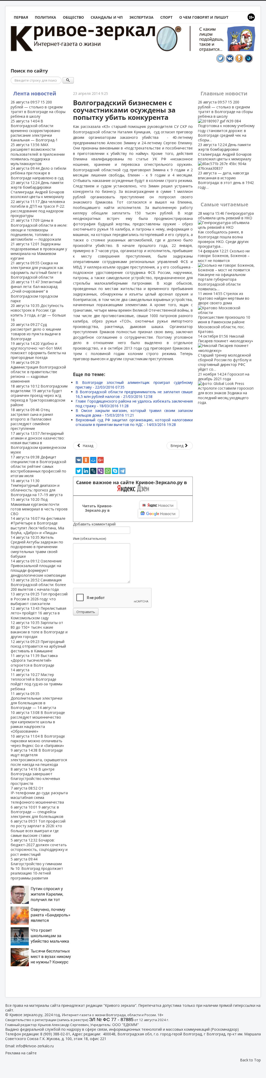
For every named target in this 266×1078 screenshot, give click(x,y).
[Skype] (115, 471)
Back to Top (250, 1059)
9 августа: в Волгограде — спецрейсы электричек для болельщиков (37, 812)
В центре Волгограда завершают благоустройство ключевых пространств (35, 776)
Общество (73, 17)
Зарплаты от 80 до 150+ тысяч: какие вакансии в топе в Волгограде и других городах (39, 629)
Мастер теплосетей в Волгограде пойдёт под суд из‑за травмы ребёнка (36, 681)
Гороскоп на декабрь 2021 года (226, 388)
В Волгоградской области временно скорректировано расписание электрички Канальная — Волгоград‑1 (35, 130)
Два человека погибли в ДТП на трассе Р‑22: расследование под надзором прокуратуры (38, 208)
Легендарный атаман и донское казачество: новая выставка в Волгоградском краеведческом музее (38, 443)
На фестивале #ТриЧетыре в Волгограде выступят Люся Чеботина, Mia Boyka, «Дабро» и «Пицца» (38, 525)
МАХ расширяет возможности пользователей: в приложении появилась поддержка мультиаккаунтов (38, 154)
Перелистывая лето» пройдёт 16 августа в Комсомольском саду (38, 613)
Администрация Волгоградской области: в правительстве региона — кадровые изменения (38, 372)
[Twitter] (79, 471)
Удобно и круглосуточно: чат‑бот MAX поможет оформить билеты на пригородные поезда (38, 350)
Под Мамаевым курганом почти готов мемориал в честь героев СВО (39, 506)
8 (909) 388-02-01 (55, 1033)
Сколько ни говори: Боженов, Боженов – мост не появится (224, 269)
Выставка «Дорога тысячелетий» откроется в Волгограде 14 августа (34, 662)
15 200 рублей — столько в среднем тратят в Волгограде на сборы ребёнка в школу (38, 109)
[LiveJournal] (93, 471)
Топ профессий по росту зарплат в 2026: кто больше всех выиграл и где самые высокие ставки (38, 828)
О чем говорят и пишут (203, 17)
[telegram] (122, 471)
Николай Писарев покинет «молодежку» (225, 353)
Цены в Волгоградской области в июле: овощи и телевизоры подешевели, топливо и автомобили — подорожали (39, 230)
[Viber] (100, 471)
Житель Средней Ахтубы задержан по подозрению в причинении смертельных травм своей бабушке (37, 547)
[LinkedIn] (86, 471)
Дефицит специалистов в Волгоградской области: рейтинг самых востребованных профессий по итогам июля (38, 466)
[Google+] (100, 460)
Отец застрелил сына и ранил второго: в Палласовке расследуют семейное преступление (32, 419)
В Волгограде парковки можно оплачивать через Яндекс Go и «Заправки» (38, 741)
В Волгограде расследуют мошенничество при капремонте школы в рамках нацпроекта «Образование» (38, 722)
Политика (45, 17)
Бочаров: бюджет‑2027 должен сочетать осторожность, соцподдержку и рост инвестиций (39, 847)
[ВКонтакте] (79, 460)
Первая (21, 17)
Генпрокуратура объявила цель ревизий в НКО (226, 230)
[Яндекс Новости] (158, 505)
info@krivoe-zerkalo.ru (35, 1045)
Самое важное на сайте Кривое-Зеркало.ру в (133, 482)
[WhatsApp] (108, 471)
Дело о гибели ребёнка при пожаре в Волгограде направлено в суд (38, 173)
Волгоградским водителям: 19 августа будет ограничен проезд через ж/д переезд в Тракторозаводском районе (39, 395)
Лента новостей (34, 93)
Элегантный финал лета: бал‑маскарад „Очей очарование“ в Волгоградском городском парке (36, 291)
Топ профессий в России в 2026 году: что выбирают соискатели (39, 598)
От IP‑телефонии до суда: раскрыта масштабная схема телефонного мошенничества (39, 795)
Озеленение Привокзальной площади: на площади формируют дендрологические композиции (38, 568)
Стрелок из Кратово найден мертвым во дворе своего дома (224, 312)
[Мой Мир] (93, 460)
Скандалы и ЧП (107, 17)
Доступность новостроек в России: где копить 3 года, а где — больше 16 (38, 312)
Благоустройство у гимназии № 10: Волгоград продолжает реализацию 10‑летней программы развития (37, 868)
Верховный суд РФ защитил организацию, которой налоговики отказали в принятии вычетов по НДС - (134, 422)
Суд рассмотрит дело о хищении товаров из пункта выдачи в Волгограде (36, 331)
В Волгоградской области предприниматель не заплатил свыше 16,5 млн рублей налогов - (134, 394)
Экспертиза (141, 17)
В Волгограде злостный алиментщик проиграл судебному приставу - (134, 385)
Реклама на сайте (21, 1052)
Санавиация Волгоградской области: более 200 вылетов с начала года (38, 584)
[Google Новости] (158, 513)
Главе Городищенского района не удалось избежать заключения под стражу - (134, 403)
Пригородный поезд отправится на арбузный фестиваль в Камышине (38, 646)
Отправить (85, 611)
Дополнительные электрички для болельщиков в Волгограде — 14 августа (36, 700)
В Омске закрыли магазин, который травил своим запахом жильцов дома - (134, 413)
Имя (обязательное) (89, 538)
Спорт (166, 17)
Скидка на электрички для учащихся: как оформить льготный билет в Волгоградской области (37, 270)
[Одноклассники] (86, 460)
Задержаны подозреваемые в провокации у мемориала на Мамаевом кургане (39, 251)
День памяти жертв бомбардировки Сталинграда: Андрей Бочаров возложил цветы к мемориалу (37, 189)
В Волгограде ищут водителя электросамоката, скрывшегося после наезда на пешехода (39, 757)
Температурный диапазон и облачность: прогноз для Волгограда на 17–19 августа (37, 487)
